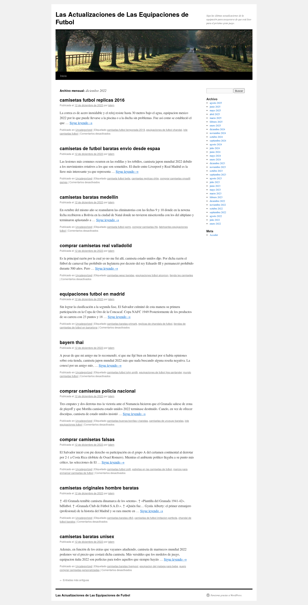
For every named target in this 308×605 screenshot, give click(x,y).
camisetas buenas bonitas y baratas (127, 420)
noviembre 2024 (218, 133)
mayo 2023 (215, 189)
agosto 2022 (216, 216)
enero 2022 (215, 223)
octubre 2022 (216, 208)
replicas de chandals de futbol (155, 323)
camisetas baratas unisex (87, 536)
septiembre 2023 (218, 174)
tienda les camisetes (181, 275)
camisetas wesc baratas (120, 275)
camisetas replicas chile (145, 178)
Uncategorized (83, 129)
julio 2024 (215, 148)
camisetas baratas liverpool (122, 566)
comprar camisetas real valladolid (96, 245)
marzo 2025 (215, 117)
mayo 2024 (215, 155)
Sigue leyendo (81, 123)
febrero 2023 (216, 197)
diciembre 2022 (217, 201)
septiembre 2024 (218, 140)
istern (111, 105)
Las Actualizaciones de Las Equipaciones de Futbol (122, 18)
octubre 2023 (216, 170)
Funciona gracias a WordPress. (226, 595)
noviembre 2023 (218, 167)
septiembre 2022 (218, 212)
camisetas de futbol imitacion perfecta (156, 517)
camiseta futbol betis (118, 178)
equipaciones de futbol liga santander (160, 372)
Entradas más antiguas (74, 580)
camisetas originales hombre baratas (99, 487)
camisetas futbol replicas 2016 (92, 100)
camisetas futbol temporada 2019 (126, 129)
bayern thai (72, 342)
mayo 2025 (215, 110)
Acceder (214, 234)
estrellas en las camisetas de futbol (152, 469)
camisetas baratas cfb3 (120, 517)
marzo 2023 (215, 193)
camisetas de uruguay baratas (166, 420)
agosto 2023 (216, 178)
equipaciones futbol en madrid (92, 294)
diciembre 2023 (217, 163)
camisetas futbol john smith (122, 372)
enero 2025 (215, 125)
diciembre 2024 (217, 129)
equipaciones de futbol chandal (164, 129)
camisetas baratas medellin (89, 197)
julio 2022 (215, 219)
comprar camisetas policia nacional (98, 391)
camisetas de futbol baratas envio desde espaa (110, 148)
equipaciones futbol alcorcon (152, 275)
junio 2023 (215, 185)
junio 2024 (215, 151)
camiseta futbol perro (119, 226)
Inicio (63, 76)
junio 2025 (215, 106)
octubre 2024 (216, 136)
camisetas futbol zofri (119, 469)
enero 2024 (215, 159)
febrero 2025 (216, 121)
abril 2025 (215, 114)
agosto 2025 (216, 102)
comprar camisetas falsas (87, 439)
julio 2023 (215, 182)
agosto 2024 (216, 144)
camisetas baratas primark (122, 323)
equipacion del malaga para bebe (159, 566)
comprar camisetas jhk (145, 226)
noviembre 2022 (218, 204)
